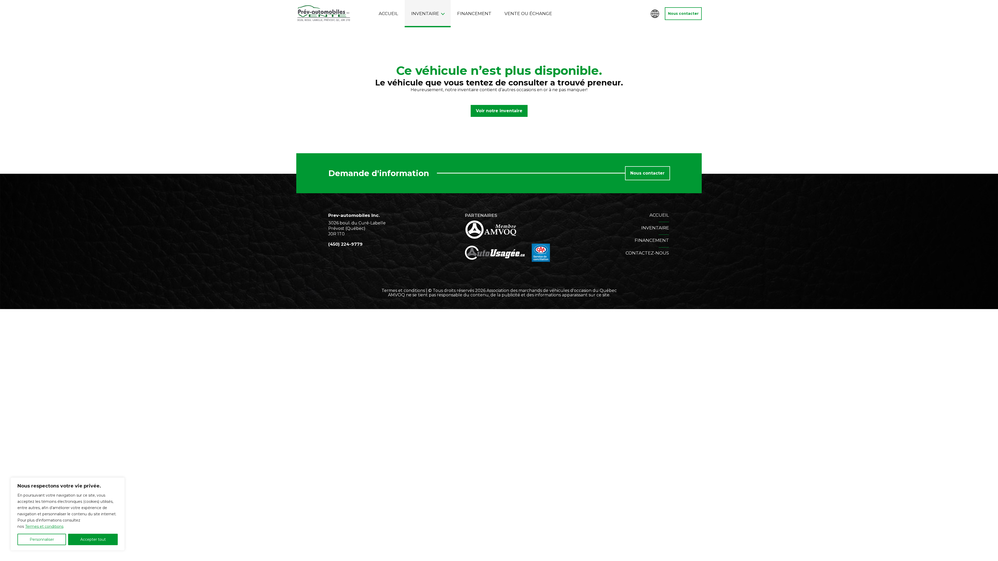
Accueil (388, 13)
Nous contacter (683, 13)
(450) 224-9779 (345, 244)
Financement (474, 13)
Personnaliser (42, 539)
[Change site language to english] (655, 14)
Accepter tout (93, 539)
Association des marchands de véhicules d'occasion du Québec (552, 290)
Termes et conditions (44, 526)
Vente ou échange (528, 13)
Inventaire (425, 13)
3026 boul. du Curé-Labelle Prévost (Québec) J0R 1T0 (357, 228)
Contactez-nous (647, 253)
